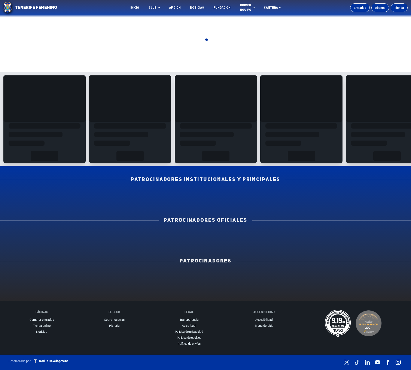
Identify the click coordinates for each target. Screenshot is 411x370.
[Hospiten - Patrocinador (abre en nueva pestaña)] (44, 275)
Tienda (399, 7)
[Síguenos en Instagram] (398, 362)
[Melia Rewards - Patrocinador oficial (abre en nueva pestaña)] (351, 234)
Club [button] (152, 7)
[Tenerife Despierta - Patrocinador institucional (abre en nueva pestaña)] (60, 193)
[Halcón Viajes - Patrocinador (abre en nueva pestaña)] (98, 284)
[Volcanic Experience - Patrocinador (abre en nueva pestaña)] (151, 284)
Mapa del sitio (264, 325)
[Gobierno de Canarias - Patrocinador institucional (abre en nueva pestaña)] (278, 193)
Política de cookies (189, 337)
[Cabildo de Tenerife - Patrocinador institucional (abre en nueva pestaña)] (169, 203)
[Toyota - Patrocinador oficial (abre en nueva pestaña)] (205, 243)
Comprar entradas (42, 319)
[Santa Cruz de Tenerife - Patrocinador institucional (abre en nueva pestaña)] (242, 203)
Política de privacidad (189, 331)
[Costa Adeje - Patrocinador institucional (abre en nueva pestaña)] (205, 193)
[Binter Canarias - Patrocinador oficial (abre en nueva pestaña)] (132, 234)
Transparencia (189, 319)
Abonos (380, 7)
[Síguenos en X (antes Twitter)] (346, 362)
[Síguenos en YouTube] (377, 362)
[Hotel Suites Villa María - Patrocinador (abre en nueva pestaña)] (44, 284)
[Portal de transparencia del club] (368, 323)
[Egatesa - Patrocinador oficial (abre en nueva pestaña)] (60, 234)
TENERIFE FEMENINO (36, 8)
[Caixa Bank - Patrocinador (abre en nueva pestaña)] (151, 275)
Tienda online (42, 325)
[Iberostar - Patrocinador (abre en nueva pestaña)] (312, 284)
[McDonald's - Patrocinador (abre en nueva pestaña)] (312, 275)
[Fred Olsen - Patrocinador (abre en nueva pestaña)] (205, 293)
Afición (175, 7)
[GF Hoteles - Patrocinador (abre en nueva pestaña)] (98, 275)
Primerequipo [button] (245, 7)
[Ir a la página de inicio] (7, 8)
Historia (114, 325)
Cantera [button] (271, 7)
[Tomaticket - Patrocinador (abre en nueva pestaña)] (259, 293)
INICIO (134, 7)
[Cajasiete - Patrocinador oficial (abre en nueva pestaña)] (278, 234)
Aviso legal (189, 325)
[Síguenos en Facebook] (388, 362)
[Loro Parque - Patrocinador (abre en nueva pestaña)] (205, 275)
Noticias (197, 7)
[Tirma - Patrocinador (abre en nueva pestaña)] (366, 275)
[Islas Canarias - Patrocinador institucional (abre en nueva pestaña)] (132, 193)
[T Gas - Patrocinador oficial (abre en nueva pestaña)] (205, 234)
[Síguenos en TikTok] (357, 362)
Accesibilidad (264, 319)
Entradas (360, 7)
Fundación (223, 8)
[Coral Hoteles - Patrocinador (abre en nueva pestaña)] (151, 293)
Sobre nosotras (114, 319)
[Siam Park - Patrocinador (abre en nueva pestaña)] (259, 275)
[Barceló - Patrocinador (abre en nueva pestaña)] (366, 284)
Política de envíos (189, 343)
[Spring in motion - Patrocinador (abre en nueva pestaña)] (205, 284)
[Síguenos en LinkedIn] (367, 362)
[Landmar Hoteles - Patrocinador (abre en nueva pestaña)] (259, 284)
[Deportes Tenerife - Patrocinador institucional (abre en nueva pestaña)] (351, 193)
